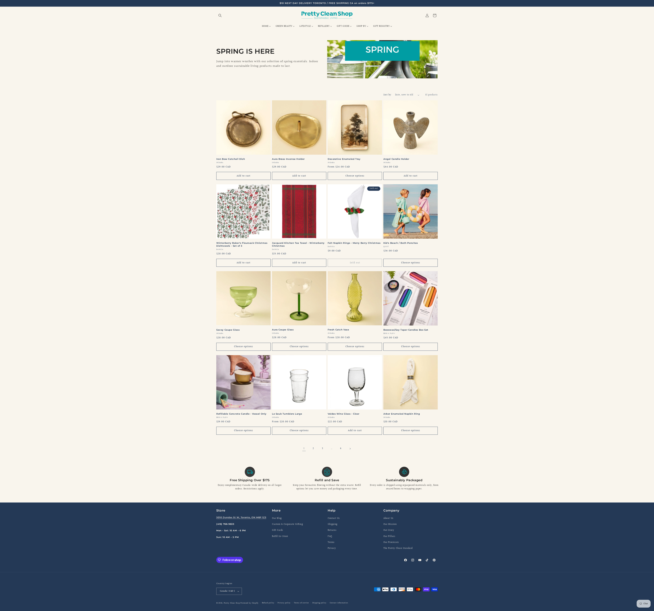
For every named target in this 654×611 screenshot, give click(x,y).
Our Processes (391, 542)
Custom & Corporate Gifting (287, 524)
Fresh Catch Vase (338, 329)
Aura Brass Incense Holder (288, 159)
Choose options (354, 176)
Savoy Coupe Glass (228, 329)
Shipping (332, 524)
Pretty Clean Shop (232, 603)
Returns (332, 530)
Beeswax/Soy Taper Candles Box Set (405, 329)
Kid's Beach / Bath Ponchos (400, 243)
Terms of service (301, 602)
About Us (388, 518)
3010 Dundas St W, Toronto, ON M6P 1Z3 (241, 517)
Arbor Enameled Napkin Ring (401, 413)
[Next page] (350, 448)
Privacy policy (284, 602)
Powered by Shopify (249, 603)
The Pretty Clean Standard (398, 548)
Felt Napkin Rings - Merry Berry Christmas (354, 243)
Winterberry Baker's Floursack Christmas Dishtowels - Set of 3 (241, 244)
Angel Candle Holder (396, 159)
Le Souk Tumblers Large (287, 413)
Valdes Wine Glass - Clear (343, 413)
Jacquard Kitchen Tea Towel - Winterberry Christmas (298, 244)
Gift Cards (277, 530)
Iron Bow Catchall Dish (230, 159)
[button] (220, 15)
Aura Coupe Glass (283, 329)
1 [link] (304, 448)
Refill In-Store (280, 536)
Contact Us (334, 518)
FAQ (330, 536)
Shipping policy (319, 602)
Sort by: (387, 95)
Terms (331, 542)
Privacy (332, 548)
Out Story (388, 530)
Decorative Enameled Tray (344, 159)
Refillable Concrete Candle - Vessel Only (241, 413)
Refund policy (268, 602)
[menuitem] (266, 26)
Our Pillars (389, 536)
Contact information (339, 602)
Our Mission (390, 524)
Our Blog (277, 518)
